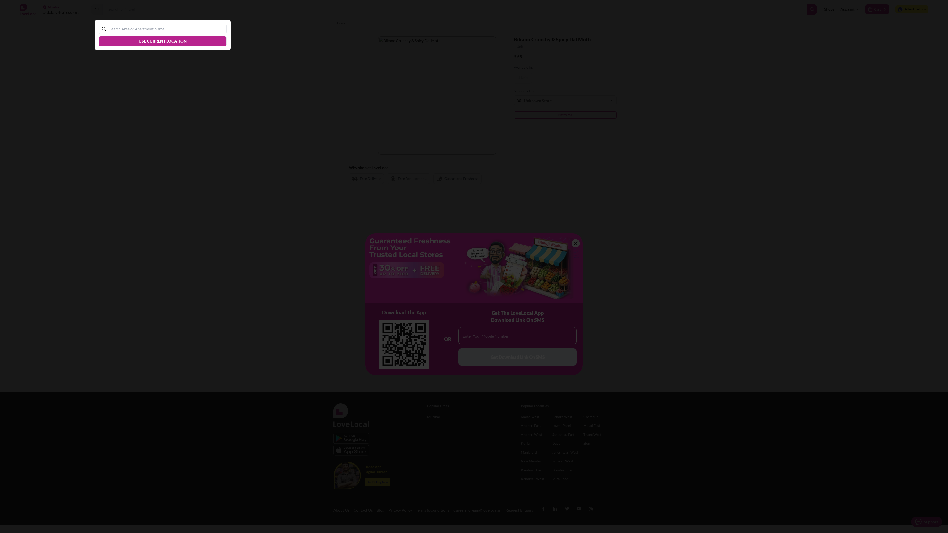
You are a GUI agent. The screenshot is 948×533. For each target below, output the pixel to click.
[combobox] (165, 28)
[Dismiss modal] (474, 266)
